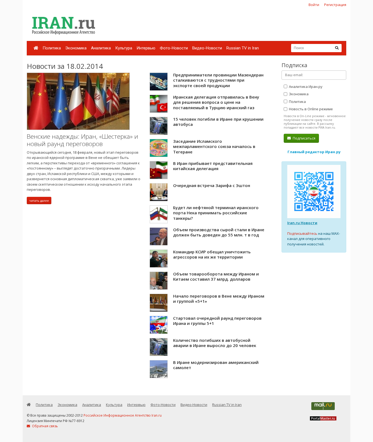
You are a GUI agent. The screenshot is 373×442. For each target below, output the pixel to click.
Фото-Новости (174, 48)
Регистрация (335, 4)
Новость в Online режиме (310, 108)
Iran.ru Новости (302, 222)
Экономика (76, 48)
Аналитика (101, 48)
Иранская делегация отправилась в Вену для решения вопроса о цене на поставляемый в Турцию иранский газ (216, 102)
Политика (52, 48)
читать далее (39, 200)
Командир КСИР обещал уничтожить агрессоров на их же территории (212, 254)
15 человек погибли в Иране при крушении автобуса (218, 121)
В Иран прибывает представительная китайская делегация (213, 166)
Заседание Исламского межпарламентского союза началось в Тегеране (214, 146)
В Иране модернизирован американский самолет (216, 365)
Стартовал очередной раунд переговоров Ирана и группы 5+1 (217, 320)
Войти (314, 4)
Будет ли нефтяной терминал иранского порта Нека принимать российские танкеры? (216, 213)
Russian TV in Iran (242, 48)
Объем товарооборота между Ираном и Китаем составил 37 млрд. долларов (216, 276)
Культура (123, 48)
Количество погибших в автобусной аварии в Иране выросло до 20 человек (214, 342)
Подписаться (303, 138)
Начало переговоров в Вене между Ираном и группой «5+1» (218, 298)
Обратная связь (44, 426)
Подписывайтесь (302, 233)
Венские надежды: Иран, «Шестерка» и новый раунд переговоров (82, 140)
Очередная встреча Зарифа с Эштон (211, 185)
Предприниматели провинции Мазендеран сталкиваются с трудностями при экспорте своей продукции (218, 80)
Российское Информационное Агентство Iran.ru (123, 415)
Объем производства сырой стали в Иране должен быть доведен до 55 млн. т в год (218, 232)
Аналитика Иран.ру (305, 86)
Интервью (146, 48)
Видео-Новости (207, 48)
